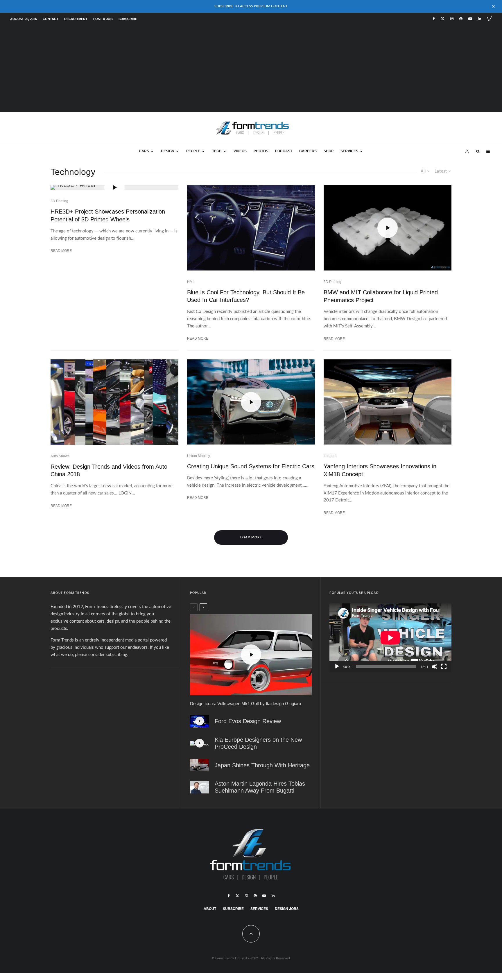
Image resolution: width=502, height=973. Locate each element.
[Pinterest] (460, 19)
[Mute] (435, 666)
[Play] (337, 666)
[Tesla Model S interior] (251, 227)
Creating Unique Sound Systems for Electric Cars (250, 466)
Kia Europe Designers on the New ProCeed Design (258, 743)
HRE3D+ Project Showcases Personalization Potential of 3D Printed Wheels (108, 215)
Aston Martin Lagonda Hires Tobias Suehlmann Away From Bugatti (260, 787)
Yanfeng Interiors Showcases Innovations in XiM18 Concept (380, 470)
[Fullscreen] (444, 666)
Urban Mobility (198, 456)
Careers (308, 151)
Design (167, 151)
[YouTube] (470, 19)
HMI (190, 282)
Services (349, 151)
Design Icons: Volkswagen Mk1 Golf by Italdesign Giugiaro (245, 703)
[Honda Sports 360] (199, 765)
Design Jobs (287, 909)
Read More (61, 251)
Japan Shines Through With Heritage (262, 765)
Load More (251, 537)
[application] (390, 637)
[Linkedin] (479, 19)
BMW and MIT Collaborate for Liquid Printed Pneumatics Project (381, 296)
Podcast (283, 151)
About (210, 909)
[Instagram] (451, 19)
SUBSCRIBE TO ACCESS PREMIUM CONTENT (251, 6)
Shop (329, 151)
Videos (240, 151)
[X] (442, 19)
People (193, 151)
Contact (50, 19)
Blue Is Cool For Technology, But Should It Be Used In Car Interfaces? (246, 296)
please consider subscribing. (101, 655)
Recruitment (75, 19)
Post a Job (103, 19)
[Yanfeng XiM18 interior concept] (387, 402)
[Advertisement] (251, 68)
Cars (144, 151)
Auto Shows (60, 456)
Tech (217, 151)
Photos (261, 151)
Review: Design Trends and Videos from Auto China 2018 (109, 470)
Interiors (330, 456)
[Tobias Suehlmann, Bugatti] (199, 787)
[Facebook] (434, 19)
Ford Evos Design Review (248, 721)
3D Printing (59, 201)
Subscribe (128, 19)
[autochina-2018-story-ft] (114, 402)
